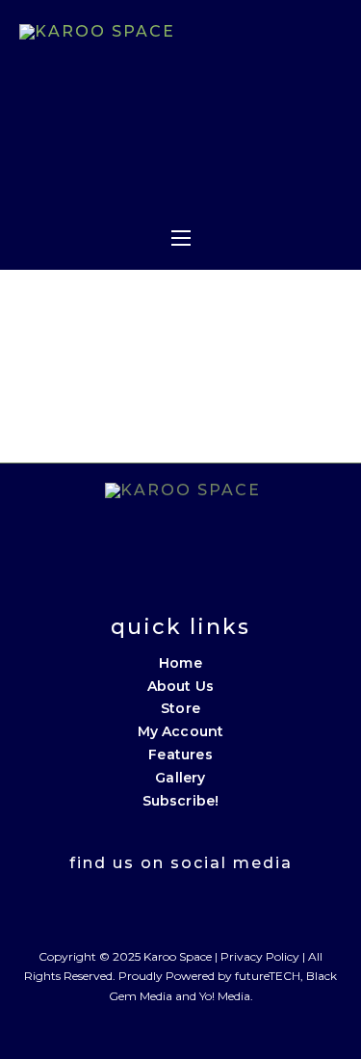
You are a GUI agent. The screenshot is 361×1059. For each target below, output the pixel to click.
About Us (181, 686)
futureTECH (267, 975)
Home (180, 663)
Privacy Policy (259, 956)
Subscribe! (180, 800)
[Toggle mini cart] (234, 182)
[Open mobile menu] (181, 238)
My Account (181, 731)
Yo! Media (224, 996)
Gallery (180, 777)
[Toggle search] (275, 182)
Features (180, 754)
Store (180, 708)
